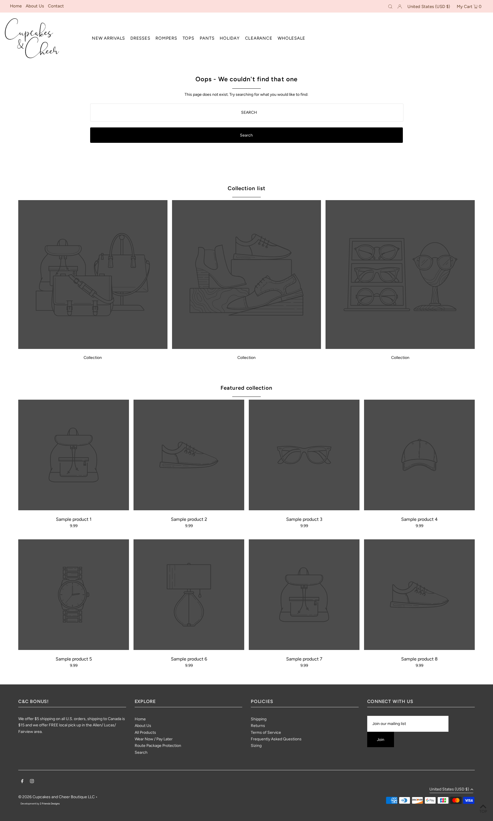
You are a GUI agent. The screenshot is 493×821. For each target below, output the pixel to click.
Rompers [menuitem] (166, 38)
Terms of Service (266, 732)
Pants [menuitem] (207, 38)
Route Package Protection (158, 745)
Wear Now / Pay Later (154, 739)
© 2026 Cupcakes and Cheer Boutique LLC (56, 796)
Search (141, 752)
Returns (258, 725)
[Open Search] (390, 6)
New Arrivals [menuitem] (108, 38)
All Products (145, 732)
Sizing (256, 745)
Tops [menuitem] (188, 38)
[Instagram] (32, 782)
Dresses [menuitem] (140, 38)
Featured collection (246, 388)
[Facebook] (22, 782)
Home (16, 6)
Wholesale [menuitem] (291, 38)
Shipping (258, 719)
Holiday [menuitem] (229, 38)
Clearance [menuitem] (258, 38)
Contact (56, 6)
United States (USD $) (428, 6)
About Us (35, 6)
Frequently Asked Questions (276, 739)
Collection (93, 357)
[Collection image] (92, 347)
